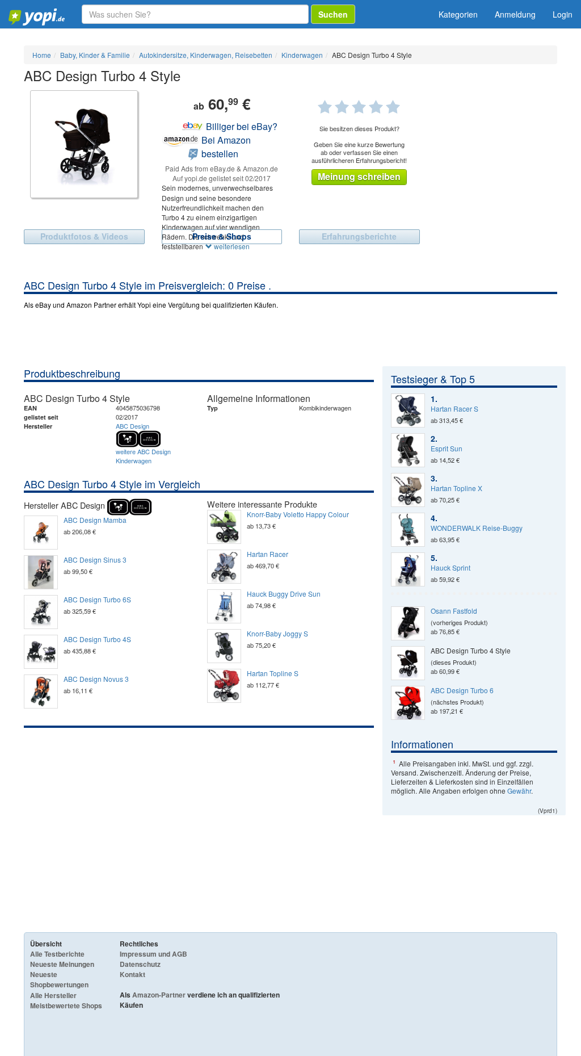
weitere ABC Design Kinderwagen (143, 456)
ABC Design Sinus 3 (95, 559)
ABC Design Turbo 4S (97, 639)
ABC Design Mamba (95, 520)
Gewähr (519, 790)
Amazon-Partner (159, 995)
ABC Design (132, 425)
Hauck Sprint (450, 567)
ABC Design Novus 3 (96, 679)
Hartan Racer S (454, 408)
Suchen (333, 14)
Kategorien (458, 14)
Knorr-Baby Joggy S (277, 633)
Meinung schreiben (359, 176)
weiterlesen (231, 246)
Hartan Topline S (272, 673)
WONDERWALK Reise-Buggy (477, 528)
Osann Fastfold (454, 610)
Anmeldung (515, 14)
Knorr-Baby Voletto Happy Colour (298, 514)
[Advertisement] (199, 813)
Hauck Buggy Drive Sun (284, 593)
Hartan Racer (267, 554)
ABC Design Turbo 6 (462, 690)
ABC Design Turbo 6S (97, 599)
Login (562, 14)
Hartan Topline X (456, 488)
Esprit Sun (446, 448)
